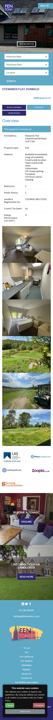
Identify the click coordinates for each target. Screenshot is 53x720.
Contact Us (26, 677)
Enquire (26, 521)
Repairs (26, 669)
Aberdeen (26, 665)
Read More (26, 576)
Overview (38, 107)
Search (11, 81)
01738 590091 (26, 610)
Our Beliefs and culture (26, 682)
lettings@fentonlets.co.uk (26, 616)
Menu (43, 6)
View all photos (26, 44)
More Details (14, 113)
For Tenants (26, 660)
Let (26, 652)
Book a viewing (14, 107)
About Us (26, 673)
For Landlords (26, 656)
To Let (26, 647)
